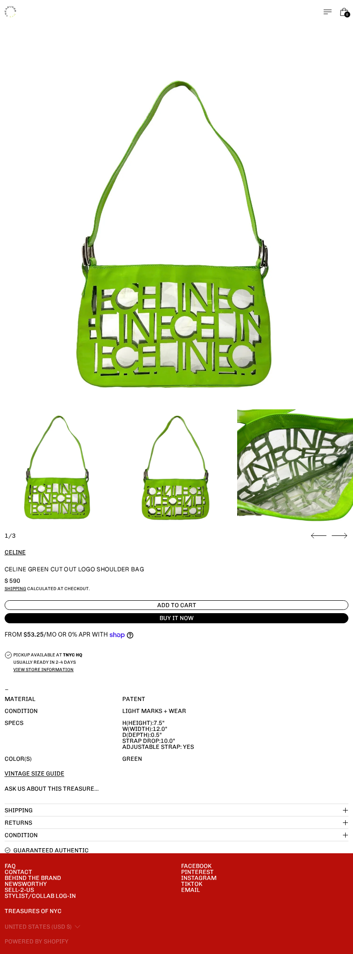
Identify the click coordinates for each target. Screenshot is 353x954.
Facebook (196, 866)
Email (190, 890)
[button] (177, 234)
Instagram (198, 878)
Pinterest (197, 872)
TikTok (191, 884)
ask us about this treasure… (52, 788)
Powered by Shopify (36, 941)
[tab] (58, 467)
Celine (15, 552)
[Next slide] (339, 535)
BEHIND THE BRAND (33, 877)
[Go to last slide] (319, 535)
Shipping (15, 588)
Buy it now (176, 618)
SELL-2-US (19, 889)
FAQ (10, 865)
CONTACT (18, 871)
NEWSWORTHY (26, 883)
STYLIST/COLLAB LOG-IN (40, 895)
